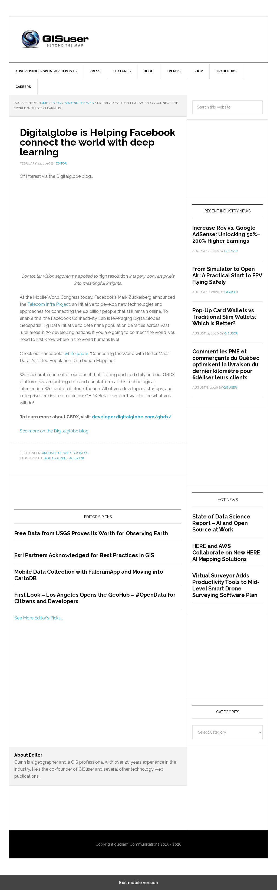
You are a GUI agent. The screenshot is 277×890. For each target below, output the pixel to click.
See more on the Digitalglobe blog (54, 430)
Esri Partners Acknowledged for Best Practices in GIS (84, 555)
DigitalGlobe (55, 458)
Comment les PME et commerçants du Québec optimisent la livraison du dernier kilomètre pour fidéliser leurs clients (225, 364)
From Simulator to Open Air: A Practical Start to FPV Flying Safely (227, 275)
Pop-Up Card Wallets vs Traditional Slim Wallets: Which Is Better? (224, 317)
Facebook (76, 458)
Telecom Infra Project (48, 304)
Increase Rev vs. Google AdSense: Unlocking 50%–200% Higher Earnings (226, 234)
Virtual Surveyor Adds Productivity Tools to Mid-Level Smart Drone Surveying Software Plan (225, 585)
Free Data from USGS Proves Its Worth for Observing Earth (91, 533)
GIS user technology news (55, 39)
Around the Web (56, 453)
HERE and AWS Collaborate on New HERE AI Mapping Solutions (226, 552)
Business (80, 453)
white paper (76, 353)
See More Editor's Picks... (38, 617)
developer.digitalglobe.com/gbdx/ (132, 416)
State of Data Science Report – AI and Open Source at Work (221, 523)
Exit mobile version (138, 882)
